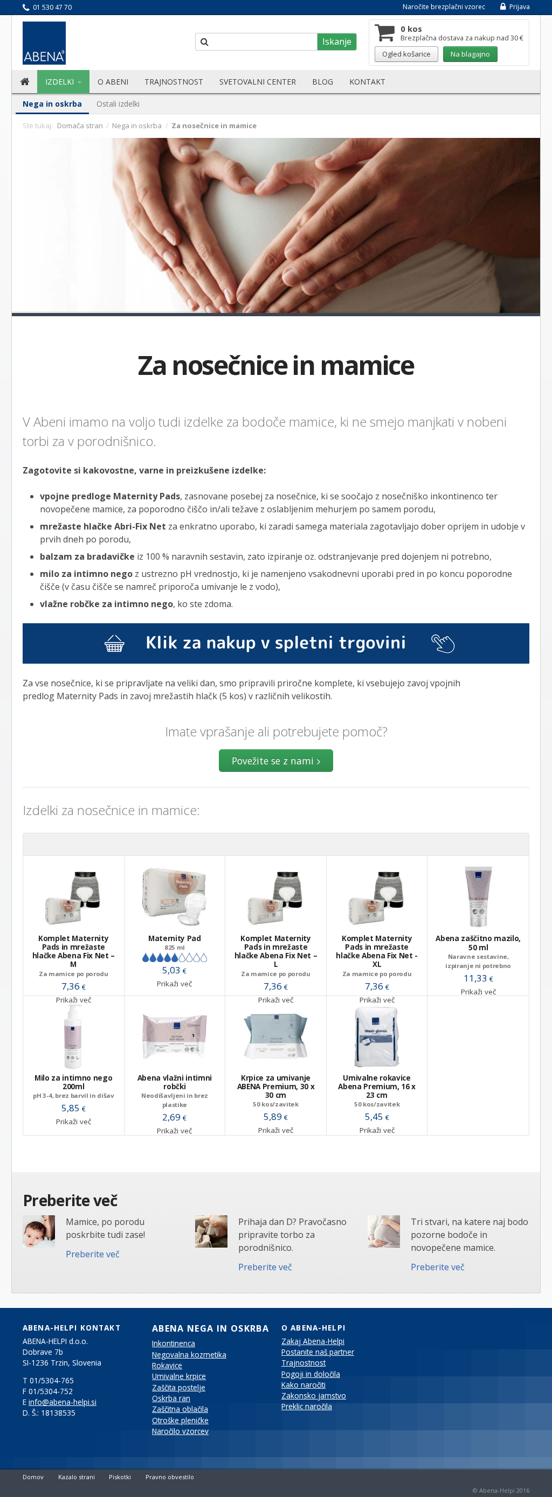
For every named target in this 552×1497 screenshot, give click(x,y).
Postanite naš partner (317, 1352)
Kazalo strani (76, 1477)
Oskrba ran (171, 1398)
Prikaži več (174, 983)
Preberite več (93, 1254)
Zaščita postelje (178, 1387)
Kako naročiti (303, 1385)
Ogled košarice (406, 54)
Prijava (519, 6)
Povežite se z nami (273, 760)
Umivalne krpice (179, 1376)
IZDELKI (60, 81)
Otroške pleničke (180, 1420)
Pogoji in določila (310, 1374)
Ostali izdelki (118, 104)
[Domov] (24, 82)
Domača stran (80, 125)
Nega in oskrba (52, 104)
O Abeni (113, 81)
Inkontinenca (173, 1343)
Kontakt (367, 81)
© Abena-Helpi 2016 (501, 1490)
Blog (322, 81)
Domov (33, 1477)
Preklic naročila (306, 1406)
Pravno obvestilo (170, 1477)
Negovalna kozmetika (189, 1355)
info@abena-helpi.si (62, 1402)
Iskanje (336, 41)
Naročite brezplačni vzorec (444, 6)
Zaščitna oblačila (180, 1409)
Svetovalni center (257, 81)
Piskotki (120, 1477)
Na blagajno (470, 54)
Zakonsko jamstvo (313, 1396)
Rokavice (167, 1365)
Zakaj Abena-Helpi (312, 1341)
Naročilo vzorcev (180, 1431)
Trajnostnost (173, 81)
